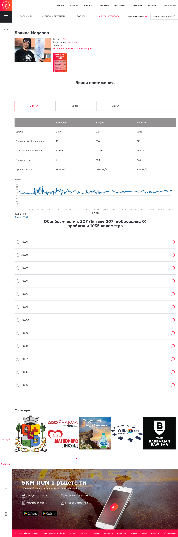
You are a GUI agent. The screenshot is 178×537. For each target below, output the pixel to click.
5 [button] (83, 458)
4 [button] (80, 458)
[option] (31, 433)
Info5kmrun (152, 5)
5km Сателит (119, 5)
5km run (60, 5)
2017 (24, 359)
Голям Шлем (136, 5)
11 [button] (103, 458)
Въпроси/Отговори (108, 16)
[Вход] (6, 28)
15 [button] (117, 458)
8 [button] (93, 458)
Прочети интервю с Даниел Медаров (72, 49)
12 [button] (107, 458)
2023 (25, 281)
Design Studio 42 (57, 533)
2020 (25, 320)
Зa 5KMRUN (26, 16)
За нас (144, 533)
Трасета (83, 533)
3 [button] (76, 458)
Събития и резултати (53, 16)
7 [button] (90, 458)
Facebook (6, 489)
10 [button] (100, 458)
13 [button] (110, 458)
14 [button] (113, 458)
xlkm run (88, 5)
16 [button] (120, 458)
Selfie (75, 106)
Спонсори (95, 533)
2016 (24, 372)
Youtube (6, 514)
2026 (25, 242)
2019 (24, 333)
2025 (25, 255)
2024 (25, 268)
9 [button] (96, 458)
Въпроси (133, 533)
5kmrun (33, 106)
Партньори (108, 533)
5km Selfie (73, 5)
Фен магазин (170, 5)
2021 (24, 307)
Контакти (155, 533)
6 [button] (86, 458)
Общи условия (169, 533)
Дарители (6, 464)
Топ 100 (81, 16)
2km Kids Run (103, 5)
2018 (24, 346)
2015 (24, 385)
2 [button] (73, 458)
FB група (6, 439)
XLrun (115, 106)
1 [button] (69, 458)
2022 (24, 294)
